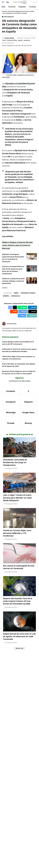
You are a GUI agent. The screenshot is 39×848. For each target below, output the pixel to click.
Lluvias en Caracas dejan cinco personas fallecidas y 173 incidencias (17, 533)
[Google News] (28, 410)
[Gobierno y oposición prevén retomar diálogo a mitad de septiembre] (32, 280)
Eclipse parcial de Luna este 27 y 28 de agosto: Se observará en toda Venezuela (19, 636)
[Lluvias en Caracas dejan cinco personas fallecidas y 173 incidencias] (19, 518)
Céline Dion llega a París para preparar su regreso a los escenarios (18, 357)
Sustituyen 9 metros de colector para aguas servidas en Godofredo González (19, 350)
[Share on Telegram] (25, 50)
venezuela (27, 40)
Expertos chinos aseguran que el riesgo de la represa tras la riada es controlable (18, 372)
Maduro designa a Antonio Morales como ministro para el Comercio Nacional (17, 245)
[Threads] (10, 421)
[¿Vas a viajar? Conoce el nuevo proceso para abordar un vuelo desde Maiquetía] (19, 483)
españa (20, 40)
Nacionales (9, 16)
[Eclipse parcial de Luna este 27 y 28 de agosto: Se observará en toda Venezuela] (19, 621)
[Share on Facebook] (6, 50)
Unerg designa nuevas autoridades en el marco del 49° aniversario (18, 343)
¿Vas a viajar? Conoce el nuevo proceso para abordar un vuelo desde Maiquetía (17, 498)
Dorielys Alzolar (9, 38)
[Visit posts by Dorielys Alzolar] (4, 324)
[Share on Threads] (29, 50)
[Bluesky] (28, 421)
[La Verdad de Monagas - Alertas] (20, 2)
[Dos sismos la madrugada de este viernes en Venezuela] (19, 553)
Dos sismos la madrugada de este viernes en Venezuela (18, 567)
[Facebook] (10, 389)
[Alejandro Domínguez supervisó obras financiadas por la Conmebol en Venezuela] (32, 256)
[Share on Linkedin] (18, 50)
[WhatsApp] (10, 410)
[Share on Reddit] (21, 50)
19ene (4, 40)
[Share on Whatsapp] (14, 50)
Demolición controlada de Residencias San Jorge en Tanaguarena (15, 462)
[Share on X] (10, 50)
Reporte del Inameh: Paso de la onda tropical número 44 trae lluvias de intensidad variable (17, 601)
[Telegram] (28, 400)
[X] (36, 323)
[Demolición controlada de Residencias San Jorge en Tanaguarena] (19, 447)
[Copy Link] (33, 50)
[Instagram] (10, 400)
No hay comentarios (8, 43)
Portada (4, 11)
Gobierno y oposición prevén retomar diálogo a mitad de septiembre (13, 280)
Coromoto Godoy (12, 40)
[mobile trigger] (4, 2)
